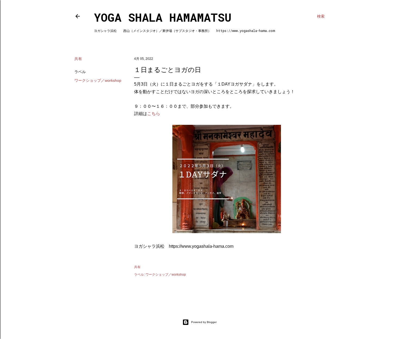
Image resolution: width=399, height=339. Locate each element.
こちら (153, 113)
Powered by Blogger (204, 322)
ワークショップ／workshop (97, 80)
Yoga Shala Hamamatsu (163, 17)
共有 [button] (78, 59)
